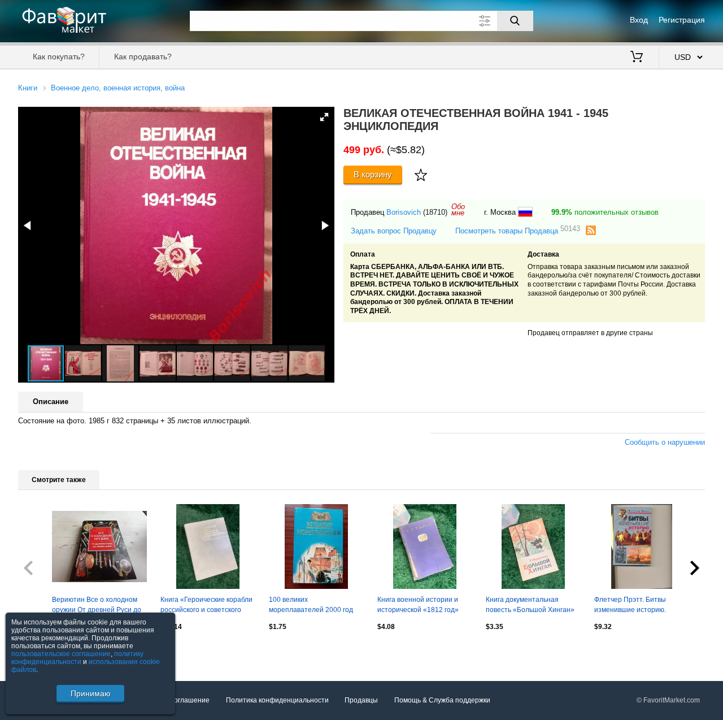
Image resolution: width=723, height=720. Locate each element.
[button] (324, 117)
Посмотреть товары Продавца (517, 230)
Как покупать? (59, 56)
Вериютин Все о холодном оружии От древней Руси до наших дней (96, 606)
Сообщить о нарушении (665, 442)
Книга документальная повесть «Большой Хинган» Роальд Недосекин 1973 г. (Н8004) (530, 606)
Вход (639, 19)
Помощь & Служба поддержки (442, 700)
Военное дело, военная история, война (118, 88)
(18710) (435, 212)
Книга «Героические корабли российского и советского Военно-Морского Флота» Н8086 (206, 606)
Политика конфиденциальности (277, 700)
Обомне (458, 209)
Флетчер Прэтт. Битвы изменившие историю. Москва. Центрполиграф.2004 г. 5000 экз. (640, 606)
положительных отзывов (605, 212)
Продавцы (361, 700)
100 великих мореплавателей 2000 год (311, 605)
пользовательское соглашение (61, 654)
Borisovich (403, 212)
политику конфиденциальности (77, 658)
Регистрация (682, 19)
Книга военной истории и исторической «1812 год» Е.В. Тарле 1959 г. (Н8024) (418, 606)
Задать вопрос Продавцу (394, 231)
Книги (27, 88)
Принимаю (91, 693)
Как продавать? (143, 56)
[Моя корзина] (636, 58)
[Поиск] (515, 21)
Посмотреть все (43, 651)
